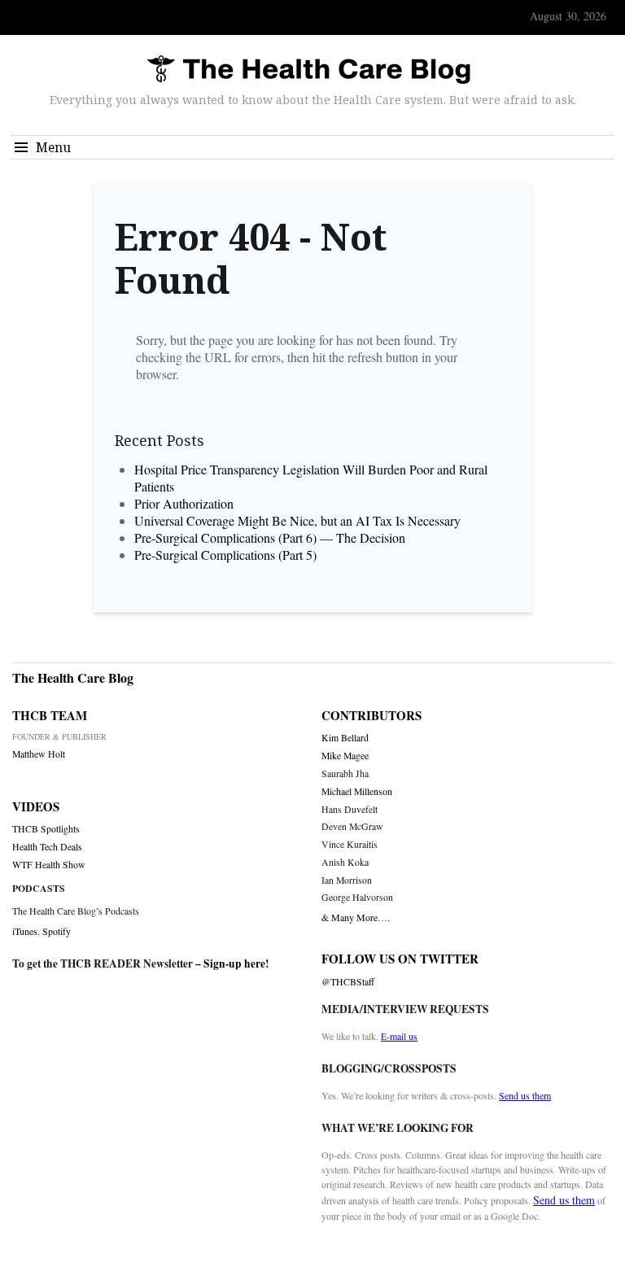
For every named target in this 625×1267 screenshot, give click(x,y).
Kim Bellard (345, 738)
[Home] (308, 70)
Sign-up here (234, 963)
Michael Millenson (356, 791)
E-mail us (399, 1035)
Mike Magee (345, 755)
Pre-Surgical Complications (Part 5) (225, 554)
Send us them (525, 1095)
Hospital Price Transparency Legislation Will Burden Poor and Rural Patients (310, 478)
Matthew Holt (38, 754)
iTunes (24, 930)
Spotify (56, 930)
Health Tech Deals (47, 847)
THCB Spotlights (46, 829)
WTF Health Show (48, 865)
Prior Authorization (184, 503)
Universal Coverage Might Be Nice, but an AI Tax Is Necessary (297, 520)
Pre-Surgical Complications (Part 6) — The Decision (269, 537)
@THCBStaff (347, 982)
